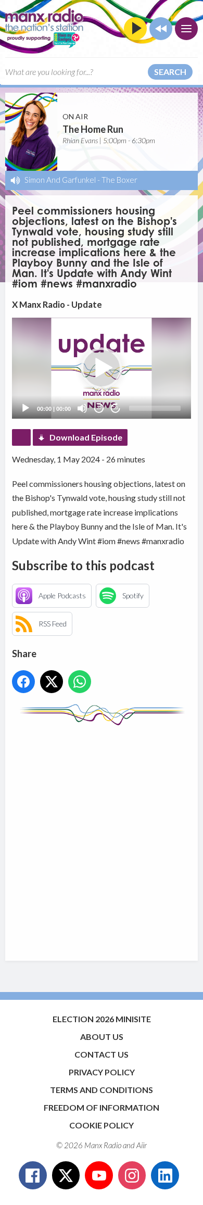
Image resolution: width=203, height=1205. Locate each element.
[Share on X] (51, 681)
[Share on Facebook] (23, 681)
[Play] (25, 408)
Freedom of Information (101, 1107)
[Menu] (186, 28)
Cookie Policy (101, 1125)
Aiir (141, 1145)
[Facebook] (33, 1175)
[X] (66, 1175)
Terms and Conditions (101, 1090)
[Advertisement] (101, 837)
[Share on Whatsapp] (79, 681)
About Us (101, 1036)
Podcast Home (21, 437)
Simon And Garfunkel (60, 179)
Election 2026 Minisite (102, 1019)
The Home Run (92, 129)
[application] (101, 368)
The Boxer (119, 179)
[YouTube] (99, 1175)
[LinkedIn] (165, 1175)
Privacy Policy (102, 1072)
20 (99, 408)
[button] (101, 368)
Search (170, 72)
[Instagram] (132, 1175)
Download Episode (85, 437)
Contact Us (101, 1054)
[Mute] (82, 408)
